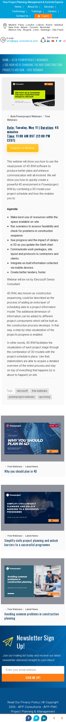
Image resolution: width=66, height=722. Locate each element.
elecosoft (22, 391)
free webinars (39, 391)
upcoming (44, 397)
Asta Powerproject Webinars (30, 60)
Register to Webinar (23, 148)
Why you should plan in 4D (20, 471)
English (45, 16)
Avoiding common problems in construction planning (31, 616)
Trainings (36, 11)
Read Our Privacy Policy (23, 702)
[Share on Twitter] (36, 718)
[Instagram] (64, 41)
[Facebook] (56, 41)
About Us (33, 7)
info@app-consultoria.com (22, 41)
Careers (52, 11)
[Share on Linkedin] (44, 718)
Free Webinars (15, 466)
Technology (18, 11)
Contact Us (22, 16)
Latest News (31, 466)
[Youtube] (53, 41)
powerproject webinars (22, 397)
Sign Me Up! (33, 678)
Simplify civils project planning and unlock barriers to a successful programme (31, 542)
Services (49, 7)
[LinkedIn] (48, 41)
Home (18, 7)
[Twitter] (60, 41)
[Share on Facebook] (29, 718)
